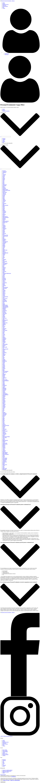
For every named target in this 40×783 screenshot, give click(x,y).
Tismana (3, 396)
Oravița (3, 317)
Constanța (4, 174)
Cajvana (3, 404)
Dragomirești (4, 461)
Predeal (3, 446)
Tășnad (3, 365)
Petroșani (4, 218)
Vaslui (3, 207)
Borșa (3, 234)
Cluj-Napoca (4, 171)
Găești (3, 297)
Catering (3, 755)
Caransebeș (4, 242)
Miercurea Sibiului (5, 454)
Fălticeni (3, 238)
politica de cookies (6, 780)
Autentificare (7, 53)
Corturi (3, 752)
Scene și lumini (5, 750)
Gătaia (3, 423)
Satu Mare (4, 188)
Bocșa (3, 277)
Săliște (3, 428)
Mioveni (3, 227)
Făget (3, 408)
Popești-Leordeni (5, 252)
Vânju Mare (4, 433)
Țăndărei (3, 299)
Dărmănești (4, 307)
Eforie (3, 353)
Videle (3, 315)
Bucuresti (4, 759)
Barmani (3, 138)
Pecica (3, 303)
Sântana (3, 316)
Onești (3, 215)
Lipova (3, 336)
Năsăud (3, 351)
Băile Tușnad (4, 468)
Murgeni (3, 395)
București (4, 170)
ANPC (3, 772)
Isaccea (3, 439)
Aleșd (3, 343)
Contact (3, 8)
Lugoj (3, 213)
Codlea (3, 254)
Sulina (3, 455)
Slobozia (3, 210)
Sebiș (3, 421)
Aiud (3, 248)
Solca (3, 466)
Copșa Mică (4, 429)
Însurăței (3, 412)
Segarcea (3, 398)
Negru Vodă (4, 437)
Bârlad (3, 206)
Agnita (3, 362)
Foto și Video (4, 749)
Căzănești (4, 460)
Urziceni (3, 281)
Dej (3, 223)
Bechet (3, 456)
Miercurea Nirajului (5, 425)
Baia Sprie (4, 278)
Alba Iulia (4, 200)
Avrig (3, 302)
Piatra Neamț (4, 192)
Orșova (3, 331)
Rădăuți (3, 245)
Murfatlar (4, 339)
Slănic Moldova (5, 452)
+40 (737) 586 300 (3, 736)
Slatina (3, 198)
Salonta (3, 268)
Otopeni (3, 294)
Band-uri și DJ (4, 753)
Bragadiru (4, 279)
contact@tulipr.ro (9, 736)
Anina (3, 382)
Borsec (3, 463)
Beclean (3, 326)
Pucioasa (3, 291)
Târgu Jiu (4, 193)
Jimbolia (3, 323)
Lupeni (3, 247)
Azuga (3, 448)
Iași (3, 173)
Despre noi (4, 5)
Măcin (3, 370)
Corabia (3, 274)
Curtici (3, 383)
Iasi (3, 764)
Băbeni (3, 367)
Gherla (3, 257)
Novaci (3, 427)
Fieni (3, 378)
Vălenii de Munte (5, 306)
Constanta (4, 765)
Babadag (3, 360)
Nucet (3, 467)
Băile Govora (4, 464)
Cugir (3, 255)
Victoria (3, 386)
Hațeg (3, 346)
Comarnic (4, 309)
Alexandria (4, 211)
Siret (3, 373)
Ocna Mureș (4, 300)
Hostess (3, 141)
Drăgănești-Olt (4, 322)
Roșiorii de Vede (5, 235)
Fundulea (4, 406)
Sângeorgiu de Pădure (6, 436)
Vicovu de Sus (4, 298)
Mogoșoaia (4, 469)
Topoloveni (4, 338)
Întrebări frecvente (5, 4)
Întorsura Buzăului (5, 380)
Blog (3, 7)
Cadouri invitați (5, 751)
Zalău (3, 204)
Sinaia (3, 332)
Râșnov (3, 283)
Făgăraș (3, 231)
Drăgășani (4, 267)
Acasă (3, 2)
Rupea (3, 435)
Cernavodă (4, 271)
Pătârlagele (4, 388)
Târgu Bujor (4, 414)
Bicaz (3, 410)
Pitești (3, 181)
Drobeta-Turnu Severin (6, 190)
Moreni (3, 262)
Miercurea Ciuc (5, 216)
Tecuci (3, 220)
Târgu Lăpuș (4, 313)
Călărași (3, 199)
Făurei (3, 457)
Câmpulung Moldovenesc (6, 273)
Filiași (3, 272)
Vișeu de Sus (4, 282)
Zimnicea (4, 292)
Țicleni (3, 449)
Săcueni (3, 314)
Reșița (3, 197)
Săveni (3, 399)
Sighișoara (4, 233)
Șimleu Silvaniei (5, 287)
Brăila (3, 180)
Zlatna (3, 381)
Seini (3, 358)
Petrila (3, 249)
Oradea (3, 179)
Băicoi (3, 266)
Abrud (3, 438)
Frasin (3, 422)
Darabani (4, 345)
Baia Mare (4, 185)
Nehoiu (3, 340)
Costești (3, 334)
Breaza (3, 276)
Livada (3, 407)
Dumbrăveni (4, 385)
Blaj (3, 258)
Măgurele (4, 320)
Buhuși (3, 284)
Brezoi (3, 420)
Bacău (3, 183)
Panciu (3, 376)
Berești (3, 462)
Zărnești (3, 246)
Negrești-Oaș (4, 310)
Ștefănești (4, 285)
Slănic (3, 419)
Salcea (3, 357)
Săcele (3, 230)
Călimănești (4, 377)
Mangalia (4, 219)
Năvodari (4, 225)
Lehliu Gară (4, 413)
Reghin (3, 224)
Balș (3, 265)
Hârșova (3, 349)
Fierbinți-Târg (4, 443)
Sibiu (3, 182)
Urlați (3, 327)
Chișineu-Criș (4, 372)
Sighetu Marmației (5, 217)
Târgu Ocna (4, 318)
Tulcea (3, 196)
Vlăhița (3, 405)
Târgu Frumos (4, 330)
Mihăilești (4, 374)
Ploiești (3, 178)
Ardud (3, 417)
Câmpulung (4, 228)
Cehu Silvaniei (4, 393)
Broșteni (3, 426)
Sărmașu (3, 402)
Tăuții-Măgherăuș (5, 394)
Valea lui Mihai (5, 344)
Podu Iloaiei (4, 352)
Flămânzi (4, 341)
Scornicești (4, 312)
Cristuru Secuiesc (5, 348)
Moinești (3, 253)
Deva (3, 202)
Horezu (3, 416)
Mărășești (4, 324)
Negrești (3, 368)
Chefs (3, 140)
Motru (3, 260)
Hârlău (3, 321)
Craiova (3, 175)
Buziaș (3, 397)
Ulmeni (3, 390)
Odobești (3, 354)
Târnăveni (4, 251)
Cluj (3, 761)
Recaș (3, 369)
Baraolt (3, 364)
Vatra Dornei (4, 288)
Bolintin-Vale (4, 301)
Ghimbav (4, 447)
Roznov (3, 366)
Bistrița (3, 195)
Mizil (3, 289)
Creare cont (6, 54)
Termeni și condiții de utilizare (7, 770)
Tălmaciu (4, 403)
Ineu (3, 356)
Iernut (3, 363)
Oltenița (3, 240)
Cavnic (3, 442)
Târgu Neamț (4, 261)
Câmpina (3, 226)
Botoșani (3, 187)
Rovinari (3, 311)
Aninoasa (4, 450)
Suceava (3, 191)
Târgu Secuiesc (5, 263)
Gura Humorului (5, 296)
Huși (3, 237)
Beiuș (3, 325)
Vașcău (3, 465)
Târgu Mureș (4, 184)
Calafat (3, 270)
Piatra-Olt (4, 415)
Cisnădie (3, 290)
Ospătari (3, 139)
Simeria (3, 304)
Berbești (3, 445)
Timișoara (4, 172)
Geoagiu (3, 434)
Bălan (3, 418)
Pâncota (3, 400)
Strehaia (3, 329)
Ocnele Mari (4, 459)
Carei (3, 256)
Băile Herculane (5, 440)
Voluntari (4, 212)
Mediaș (3, 209)
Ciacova (3, 431)
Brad (3, 286)
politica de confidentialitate (15, 780)
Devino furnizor (5, 6)
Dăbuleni (4, 308)
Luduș (3, 280)
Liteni (3, 350)
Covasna (3, 342)
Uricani (3, 359)
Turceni (3, 391)
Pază (3, 142)
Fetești (3, 232)
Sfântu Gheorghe (5, 205)
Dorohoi (3, 243)
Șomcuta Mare (4, 379)
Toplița (3, 293)
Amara (3, 387)
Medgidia (4, 214)
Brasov (3, 766)
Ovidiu (3, 295)
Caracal (3, 229)
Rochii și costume (5, 754)
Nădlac (3, 384)
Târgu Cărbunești (5, 371)
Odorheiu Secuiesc (5, 221)
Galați (3, 177)
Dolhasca (4, 337)
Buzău (3, 186)
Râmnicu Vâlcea (5, 189)
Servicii (3, 3)
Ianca (3, 335)
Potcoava (4, 424)
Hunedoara (4, 203)
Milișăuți (3, 441)
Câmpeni (3, 392)
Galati (3, 763)
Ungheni (3, 401)
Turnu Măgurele (5, 241)
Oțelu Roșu (4, 328)
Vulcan (3, 244)
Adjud (3, 275)
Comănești (4, 259)
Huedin (3, 355)
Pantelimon (4, 239)
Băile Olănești (4, 453)
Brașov (3, 176)
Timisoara (4, 760)
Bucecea (3, 451)
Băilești (3, 269)
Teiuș (3, 409)
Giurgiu (3, 201)
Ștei (3, 411)
